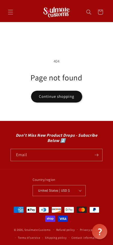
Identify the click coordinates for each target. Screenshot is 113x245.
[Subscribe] (96, 155)
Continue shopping (56, 96)
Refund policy (65, 230)
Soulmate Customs (37, 229)
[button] (10, 12)
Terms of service (29, 237)
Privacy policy (89, 230)
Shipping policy (56, 237)
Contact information (85, 237)
